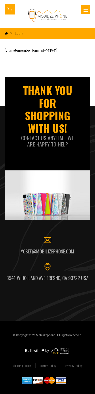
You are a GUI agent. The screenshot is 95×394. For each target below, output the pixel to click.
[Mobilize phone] (47, 15)
